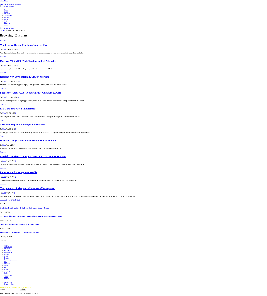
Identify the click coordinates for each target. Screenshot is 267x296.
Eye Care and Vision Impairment (17, 108)
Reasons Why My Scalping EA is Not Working (24, 76)
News (6, 12)
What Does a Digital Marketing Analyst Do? (23, 45)
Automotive (8, 247)
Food (6, 256)
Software (7, 271)
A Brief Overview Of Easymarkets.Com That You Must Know (33, 156)
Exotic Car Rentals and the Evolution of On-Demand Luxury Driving (24, 208)
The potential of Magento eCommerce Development (27, 188)
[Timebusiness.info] (7, 6)
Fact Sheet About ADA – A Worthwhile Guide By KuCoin (30, 92)
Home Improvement (10, 260)
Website (6, 279)
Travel (6, 25)
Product (6, 269)
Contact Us (8, 282)
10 (15, 200)
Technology (8, 15)
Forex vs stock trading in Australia (18, 172)
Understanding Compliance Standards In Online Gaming (20, 224)
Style (6, 21)
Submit (23, 289)
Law (5, 262)
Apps (6, 245)
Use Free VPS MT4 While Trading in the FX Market (28, 61)
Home (6, 10)
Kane (4, 49)
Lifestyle (7, 23)
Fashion (6, 17)
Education (7, 250)
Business (7, 13)
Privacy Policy (9, 284)
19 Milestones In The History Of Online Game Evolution (20, 232)
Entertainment (8, 252)
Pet (5, 267)
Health (6, 19)
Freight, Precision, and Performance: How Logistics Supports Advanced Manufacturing (31, 216)
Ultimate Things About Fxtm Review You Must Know (29, 140)
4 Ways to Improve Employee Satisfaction (22, 124)
